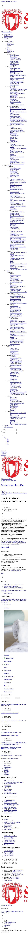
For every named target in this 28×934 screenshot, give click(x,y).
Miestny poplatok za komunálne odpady (13, 782)
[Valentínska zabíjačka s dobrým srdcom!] (11, 755)
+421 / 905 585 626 (18, 870)
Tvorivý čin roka (14, 406)
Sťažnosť (12, 262)
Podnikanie (9, 493)
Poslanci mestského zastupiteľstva (12, 822)
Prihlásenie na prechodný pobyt (17, 180)
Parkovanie (12, 144)
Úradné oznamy (8, 829)
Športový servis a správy (16, 382)
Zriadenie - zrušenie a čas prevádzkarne (16, 232)
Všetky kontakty (8, 880)
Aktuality (11, 41)
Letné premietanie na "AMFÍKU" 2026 (9, 735)
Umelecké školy (14, 100)
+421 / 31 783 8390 (14, 878)
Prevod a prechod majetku (16, 314)
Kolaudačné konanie (15, 214)
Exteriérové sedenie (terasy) (17, 241)
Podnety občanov (8, 37)
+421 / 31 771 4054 (16, 873)
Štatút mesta (13, 285)
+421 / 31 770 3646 (14, 876)
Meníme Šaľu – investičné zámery (12, 600)
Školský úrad (13, 88)
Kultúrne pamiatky (14, 400)
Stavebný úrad (7, 792)
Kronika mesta (13, 407)
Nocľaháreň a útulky (15, 114)
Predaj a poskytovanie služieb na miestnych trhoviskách (18, 237)
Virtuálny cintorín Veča (9, 841)
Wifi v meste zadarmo (15, 368)
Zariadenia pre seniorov (16, 117)
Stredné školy (13, 99)
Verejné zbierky (14, 249)
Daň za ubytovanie (14, 73)
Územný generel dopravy (16, 151)
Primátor (12, 273)
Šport (8, 48)
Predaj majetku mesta (15, 311)
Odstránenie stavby (14, 228)
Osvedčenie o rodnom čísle (16, 203)
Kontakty (6, 38)
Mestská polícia (14, 61)
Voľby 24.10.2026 (8, 427)
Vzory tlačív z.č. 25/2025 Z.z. (17, 211)
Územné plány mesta (15, 290)
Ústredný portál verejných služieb (18, 424)
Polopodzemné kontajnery (16, 130)
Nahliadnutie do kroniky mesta (17, 266)
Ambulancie (13, 375)
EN (8, 439)
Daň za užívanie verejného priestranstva (13, 585)
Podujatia (9, 45)
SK (7, 438)
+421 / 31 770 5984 (8, 855)
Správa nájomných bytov (16, 315)
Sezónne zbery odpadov (16, 128)
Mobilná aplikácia (8, 34)
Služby (9, 165)
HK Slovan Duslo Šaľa (15, 383)
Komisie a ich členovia (15, 300)
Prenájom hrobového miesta (17, 164)
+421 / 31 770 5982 (8, 852)
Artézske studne (14, 138)
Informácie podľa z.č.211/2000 (17, 331)
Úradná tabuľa (10, 44)
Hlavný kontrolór (14, 276)
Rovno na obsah (5, 1)
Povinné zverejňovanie (9, 800)
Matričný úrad (7, 790)
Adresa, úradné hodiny (15, 168)
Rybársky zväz (13, 389)
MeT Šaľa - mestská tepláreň (17, 124)
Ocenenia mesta (14, 404)
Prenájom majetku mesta (16, 313)
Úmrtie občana (13, 209)
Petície (11, 261)
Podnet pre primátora (15, 58)
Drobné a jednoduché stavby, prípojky (13, 587)
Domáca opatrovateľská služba (17, 118)
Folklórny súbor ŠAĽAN (16, 361)
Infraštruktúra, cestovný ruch (17, 403)
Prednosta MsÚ (14, 172)
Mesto (8, 270)
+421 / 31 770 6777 (17, 871)
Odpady (12, 127)
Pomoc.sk (12, 421)
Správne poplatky (14, 85)
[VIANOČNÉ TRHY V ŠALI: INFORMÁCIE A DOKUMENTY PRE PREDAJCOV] (14, 744)
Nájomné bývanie (14, 107)
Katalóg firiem (13, 379)
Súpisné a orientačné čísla (16, 189)
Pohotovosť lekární (14, 373)
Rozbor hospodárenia (15, 308)
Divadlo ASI (13, 356)
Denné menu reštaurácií (16, 369)
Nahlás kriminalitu (8, 36)
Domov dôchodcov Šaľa (16, 123)
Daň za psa (12, 69)
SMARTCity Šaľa (14, 64)
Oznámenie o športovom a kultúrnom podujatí (16, 235)
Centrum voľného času (15, 102)
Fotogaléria (12, 352)
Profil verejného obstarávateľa (17, 321)
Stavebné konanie (14, 213)
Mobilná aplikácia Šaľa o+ (10, 836)
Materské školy (13, 96)
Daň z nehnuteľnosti (15, 68)
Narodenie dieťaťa (14, 192)
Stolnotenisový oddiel (15, 387)
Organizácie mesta (14, 277)
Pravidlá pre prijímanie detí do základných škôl (17, 94)
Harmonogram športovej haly (17, 393)
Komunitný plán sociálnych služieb (18, 120)
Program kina (13, 348)
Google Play (7, 911)
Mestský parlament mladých (17, 104)
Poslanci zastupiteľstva (15, 299)
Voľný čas (11, 345)
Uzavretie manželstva (15, 196)
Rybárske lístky (14, 268)
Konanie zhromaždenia (15, 259)
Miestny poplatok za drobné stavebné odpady (17, 78)
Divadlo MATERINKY (16, 358)
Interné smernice (14, 287)
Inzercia (12, 377)
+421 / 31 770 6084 (14, 877)
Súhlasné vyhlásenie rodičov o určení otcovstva (17, 194)
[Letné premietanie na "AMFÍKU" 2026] (11, 732)
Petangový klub (14, 390)
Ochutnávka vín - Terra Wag (12, 485)
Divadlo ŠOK (13, 359)
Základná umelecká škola (16, 365)
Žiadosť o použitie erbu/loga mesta (18, 269)
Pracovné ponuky (14, 372)
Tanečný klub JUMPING (16, 362)
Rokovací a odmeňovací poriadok (18, 303)
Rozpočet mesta (14, 306)
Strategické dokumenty (15, 289)
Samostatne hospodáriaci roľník (18, 239)
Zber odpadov (7, 785)
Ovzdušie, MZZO (14, 135)
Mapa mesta (13, 155)
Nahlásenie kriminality (15, 59)
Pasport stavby (13, 225)
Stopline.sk (12, 420)
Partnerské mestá (14, 279)
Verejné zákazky (14, 318)
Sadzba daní (5, 547)
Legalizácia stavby (14, 227)
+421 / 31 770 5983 (8, 853)
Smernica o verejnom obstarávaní (18, 323)
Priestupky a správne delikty (17, 258)
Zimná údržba (13, 161)
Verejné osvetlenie (14, 159)
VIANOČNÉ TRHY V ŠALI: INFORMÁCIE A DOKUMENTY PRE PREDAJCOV (11, 748)
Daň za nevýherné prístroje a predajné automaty (17, 83)
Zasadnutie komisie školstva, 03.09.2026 (9, 713)
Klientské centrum (14, 55)
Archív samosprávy (15, 344)
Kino (8, 47)
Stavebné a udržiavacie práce (17, 218)
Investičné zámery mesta (16, 282)
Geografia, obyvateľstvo (16, 401)
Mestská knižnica (14, 351)
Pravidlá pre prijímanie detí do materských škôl (17, 91)
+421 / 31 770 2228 (18, 874)
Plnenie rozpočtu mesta (15, 307)
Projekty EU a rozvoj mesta (16, 280)
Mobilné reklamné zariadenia (17, 242)
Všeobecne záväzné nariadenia (17, 286)
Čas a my (9, 50)
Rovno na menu (13, 1)
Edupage (12, 103)
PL (7, 444)
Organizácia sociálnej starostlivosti (18, 121)
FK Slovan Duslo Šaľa (15, 386)
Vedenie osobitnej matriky (16, 204)
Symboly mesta (14, 397)
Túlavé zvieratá (14, 141)
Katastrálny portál (14, 415)
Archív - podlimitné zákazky (17, 327)
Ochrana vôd (13, 137)
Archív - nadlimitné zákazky (17, 328)
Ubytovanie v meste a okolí (16, 370)
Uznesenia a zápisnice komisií (17, 297)
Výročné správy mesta (15, 310)
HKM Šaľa (13, 384)
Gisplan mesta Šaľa (8, 838)
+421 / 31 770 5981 (8, 851)
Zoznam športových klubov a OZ (18, 391)
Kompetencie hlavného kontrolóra (18, 292)
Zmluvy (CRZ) (13, 338)
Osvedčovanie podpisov (10, 783)
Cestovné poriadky (14, 376)
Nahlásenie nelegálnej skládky (17, 131)
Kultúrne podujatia (14, 349)
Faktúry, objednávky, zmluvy (17, 339)
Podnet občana (13, 57)
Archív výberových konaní (16, 342)
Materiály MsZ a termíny (16, 294)
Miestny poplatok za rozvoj (16, 80)
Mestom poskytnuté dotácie (16, 341)
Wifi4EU (6, 844)
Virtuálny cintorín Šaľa (9, 840)
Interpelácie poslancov (15, 301)
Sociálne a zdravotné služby (10, 793)
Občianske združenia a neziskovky (18, 394)
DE (8, 442)
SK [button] (4, 437)
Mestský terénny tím (15, 116)
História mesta (13, 399)
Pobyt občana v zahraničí (16, 185)
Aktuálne (9, 42)
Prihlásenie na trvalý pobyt (16, 179)
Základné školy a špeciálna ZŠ (17, 97)
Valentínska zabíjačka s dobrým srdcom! (9, 758)
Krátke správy (19, 599)
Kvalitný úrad (13, 171)
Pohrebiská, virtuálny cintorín (17, 162)
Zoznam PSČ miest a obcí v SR (18, 417)
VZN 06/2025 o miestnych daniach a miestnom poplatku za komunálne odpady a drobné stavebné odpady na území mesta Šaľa (13, 543)
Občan (9, 52)
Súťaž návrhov (13, 320)
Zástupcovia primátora (15, 275)
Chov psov (12, 140)
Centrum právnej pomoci (16, 418)
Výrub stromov (13, 134)
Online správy (10, 51)
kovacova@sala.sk (16, 570)
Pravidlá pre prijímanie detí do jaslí (18, 89)
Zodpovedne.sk (14, 422)
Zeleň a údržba (13, 133)
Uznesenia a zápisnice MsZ (16, 296)
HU (8, 441)
